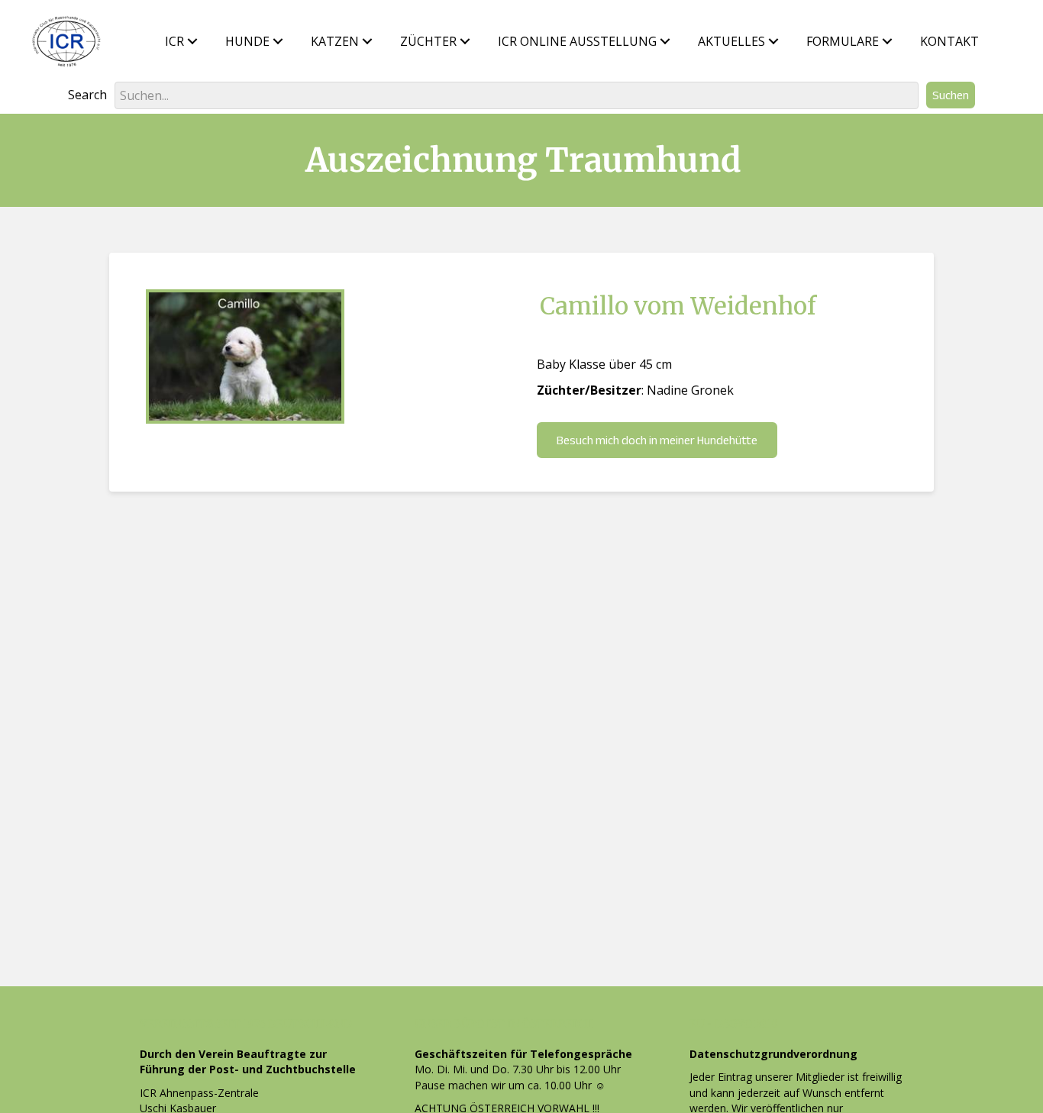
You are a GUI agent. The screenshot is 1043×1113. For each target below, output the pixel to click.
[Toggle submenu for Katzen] (367, 41)
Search (87, 94)
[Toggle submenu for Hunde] (278, 41)
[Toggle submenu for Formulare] (887, 41)
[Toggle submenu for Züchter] (465, 41)
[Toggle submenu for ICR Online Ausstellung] (665, 41)
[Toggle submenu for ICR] (192, 41)
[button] (950, 95)
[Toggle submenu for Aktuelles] (773, 41)
